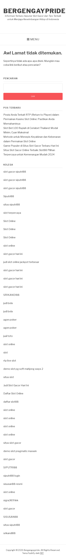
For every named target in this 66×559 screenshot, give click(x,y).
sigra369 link (10, 500)
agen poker (10, 319)
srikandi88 (9, 533)
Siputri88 (8, 196)
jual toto (8, 336)
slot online (9, 245)
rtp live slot (9, 360)
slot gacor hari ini (13, 253)
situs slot (8, 377)
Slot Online (9, 221)
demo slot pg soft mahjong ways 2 (23, 368)
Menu (34, 39)
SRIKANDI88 (11, 294)
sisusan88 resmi (12, 484)
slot (5, 352)
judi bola (8, 303)
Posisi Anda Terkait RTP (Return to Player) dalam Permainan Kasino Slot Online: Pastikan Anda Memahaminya (31, 119)
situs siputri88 (11, 204)
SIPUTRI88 (10, 467)
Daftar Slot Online (13, 393)
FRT (42, 553)
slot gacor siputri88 (14, 171)
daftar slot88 (11, 401)
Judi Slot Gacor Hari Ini (16, 385)
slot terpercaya (12, 212)
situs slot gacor (12, 442)
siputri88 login (11, 475)
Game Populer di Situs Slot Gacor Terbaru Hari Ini (31, 145)
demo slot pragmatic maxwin (20, 451)
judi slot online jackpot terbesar (21, 262)
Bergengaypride (34, 11)
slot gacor (9, 459)
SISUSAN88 (10, 516)
